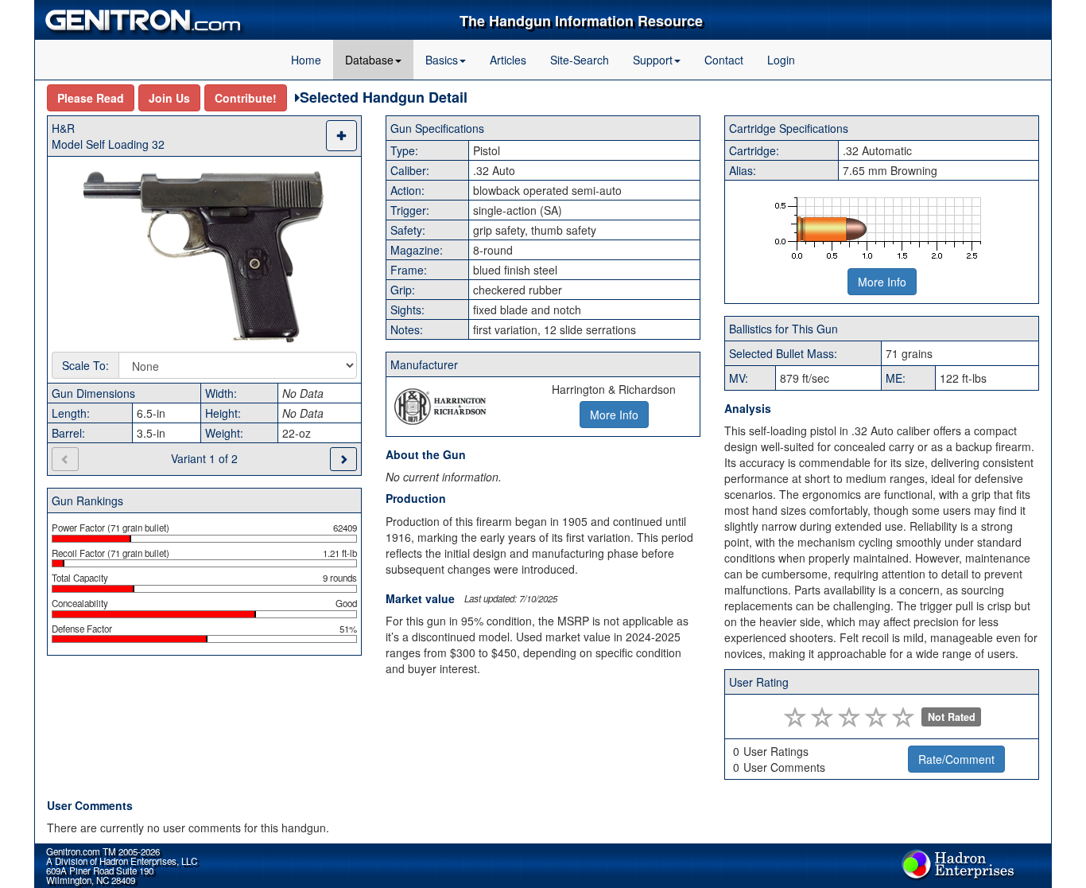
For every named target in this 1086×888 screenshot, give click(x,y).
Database (369, 60)
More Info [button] (614, 415)
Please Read (90, 98)
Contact (723, 60)
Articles (508, 60)
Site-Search (579, 60)
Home (306, 60)
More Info (882, 282)
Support (653, 60)
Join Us (169, 98)
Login (781, 60)
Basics (441, 60)
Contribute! (246, 98)
